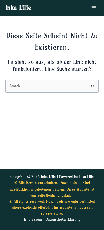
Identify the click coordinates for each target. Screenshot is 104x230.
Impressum (33, 219)
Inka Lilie (18, 8)
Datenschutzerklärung (63, 219)
